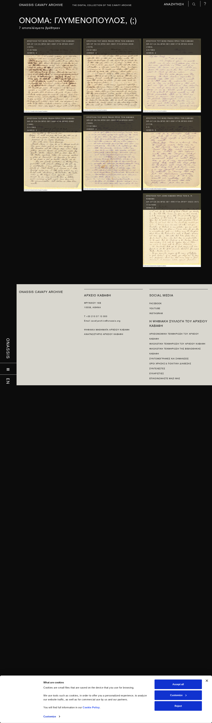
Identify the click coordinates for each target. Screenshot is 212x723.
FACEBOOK (155, 303)
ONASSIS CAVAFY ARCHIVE (41, 291)
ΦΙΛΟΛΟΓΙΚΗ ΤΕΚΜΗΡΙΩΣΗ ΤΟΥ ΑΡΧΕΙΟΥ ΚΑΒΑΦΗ (177, 343)
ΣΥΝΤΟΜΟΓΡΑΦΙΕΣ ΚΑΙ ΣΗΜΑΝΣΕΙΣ (169, 358)
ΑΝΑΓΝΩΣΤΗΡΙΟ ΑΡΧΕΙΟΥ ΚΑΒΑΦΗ (103, 334)
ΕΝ (8, 381)
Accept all (178, 684)
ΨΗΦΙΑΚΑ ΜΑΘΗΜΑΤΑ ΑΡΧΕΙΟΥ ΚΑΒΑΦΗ (107, 329)
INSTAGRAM (156, 313)
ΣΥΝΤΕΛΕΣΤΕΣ (157, 368)
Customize (49, 716)
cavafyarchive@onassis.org (106, 320)
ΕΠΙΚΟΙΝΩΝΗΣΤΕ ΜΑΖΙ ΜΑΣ (164, 378)
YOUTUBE (154, 308)
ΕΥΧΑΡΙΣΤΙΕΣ (156, 373)
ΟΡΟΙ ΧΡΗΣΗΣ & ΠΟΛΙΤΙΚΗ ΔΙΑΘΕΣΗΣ (170, 363)
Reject (178, 705)
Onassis (8, 348)
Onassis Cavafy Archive (41, 4)
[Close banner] (207, 681)
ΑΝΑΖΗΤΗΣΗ (174, 4)
